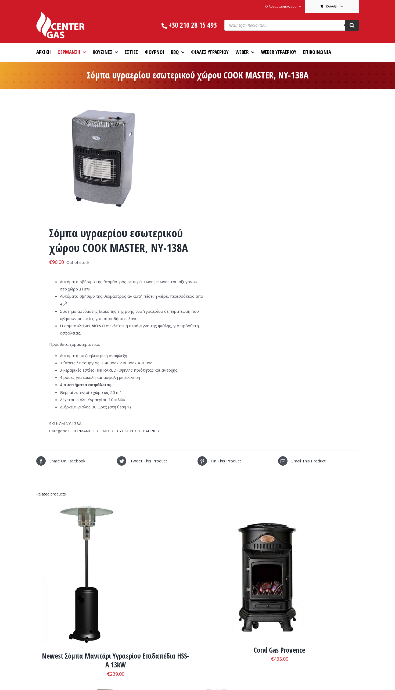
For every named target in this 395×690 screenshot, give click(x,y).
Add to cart (78, 577)
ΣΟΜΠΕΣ (105, 430)
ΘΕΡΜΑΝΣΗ (83, 430)
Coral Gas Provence (279, 650)
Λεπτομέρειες (111, 577)
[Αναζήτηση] (352, 25)
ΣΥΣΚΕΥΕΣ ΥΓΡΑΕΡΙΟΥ (138, 430)
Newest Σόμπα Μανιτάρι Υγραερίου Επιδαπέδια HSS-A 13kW (115, 660)
